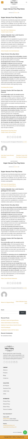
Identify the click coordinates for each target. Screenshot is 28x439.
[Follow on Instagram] (7, 362)
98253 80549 (6, 418)
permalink (25, 141)
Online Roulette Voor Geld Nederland (10, 50)
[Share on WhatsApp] (8, 137)
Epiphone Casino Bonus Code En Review (11, 325)
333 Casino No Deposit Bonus (8, 184)
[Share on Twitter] (13, 137)
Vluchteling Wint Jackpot (7, 87)
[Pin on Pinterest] (18, 137)
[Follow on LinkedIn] (14, 362)
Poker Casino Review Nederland (9, 278)
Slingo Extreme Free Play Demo (9, 130)
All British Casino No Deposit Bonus (9, 320)
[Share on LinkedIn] (20, 137)
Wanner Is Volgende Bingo (7, 302)
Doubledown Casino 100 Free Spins (10, 330)
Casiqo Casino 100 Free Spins (8, 132)
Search (2, 309)
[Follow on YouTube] (16, 362)
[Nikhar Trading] (14, 2)
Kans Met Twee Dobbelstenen (8, 30)
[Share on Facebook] (10, 137)
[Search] (26, 2)
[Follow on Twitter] (12, 362)
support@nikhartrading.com (9, 427)
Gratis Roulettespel (5, 327)
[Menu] (2, 2)
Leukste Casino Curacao (7, 32)
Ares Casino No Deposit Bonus (8, 186)
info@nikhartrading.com (9, 425)
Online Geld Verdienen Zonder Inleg (9, 322)
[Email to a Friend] (15, 137)
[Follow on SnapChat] (9, 362)
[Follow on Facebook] (4, 362)
